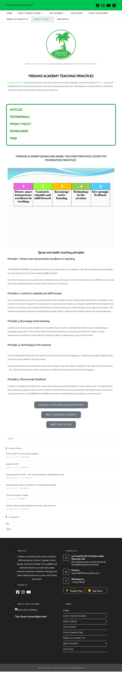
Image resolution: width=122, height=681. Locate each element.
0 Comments (24, 457)
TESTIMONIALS (20, 117)
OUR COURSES (70, 621)
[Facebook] (18, 592)
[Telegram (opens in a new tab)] (113, 5)
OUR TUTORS (69, 627)
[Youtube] (28, 592)
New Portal (68, 649)
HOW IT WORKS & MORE (74, 616)
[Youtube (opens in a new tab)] (108, 5)
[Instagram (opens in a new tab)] (102, 5)
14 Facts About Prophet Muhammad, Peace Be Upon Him (31, 505)
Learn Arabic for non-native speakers (22, 453)
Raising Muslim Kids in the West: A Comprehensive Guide (31, 485)
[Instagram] (23, 592)
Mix (7, 523)
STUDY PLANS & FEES (73, 632)
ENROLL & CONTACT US (74, 638)
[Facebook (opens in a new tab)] (97, 5)
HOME (66, 610)
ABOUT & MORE (70, 643)
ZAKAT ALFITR (12, 464)
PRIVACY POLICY (20, 124)
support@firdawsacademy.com (85, 573)
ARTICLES (16, 110)
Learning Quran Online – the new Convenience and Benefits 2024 (35, 474)
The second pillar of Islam (17, 495)
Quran (8, 529)
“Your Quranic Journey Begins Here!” (31, 616)
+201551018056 (78, 582)
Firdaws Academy (16, 82)
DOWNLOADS (19, 131)
